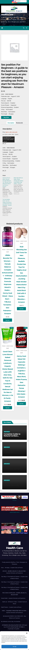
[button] (27, 633)
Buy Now (6, 117)
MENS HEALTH (6, 431)
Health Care (7, 14)
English (18, 1)
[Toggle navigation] (26, 28)
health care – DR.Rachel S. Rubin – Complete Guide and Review (14, 602)
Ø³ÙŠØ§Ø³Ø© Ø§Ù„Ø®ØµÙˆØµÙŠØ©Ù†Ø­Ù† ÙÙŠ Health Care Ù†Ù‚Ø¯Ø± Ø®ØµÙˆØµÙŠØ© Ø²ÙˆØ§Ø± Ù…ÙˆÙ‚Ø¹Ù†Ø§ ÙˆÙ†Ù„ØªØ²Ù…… (14, 627)
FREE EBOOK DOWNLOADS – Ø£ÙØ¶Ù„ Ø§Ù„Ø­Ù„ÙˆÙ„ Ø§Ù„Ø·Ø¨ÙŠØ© (14, 593)
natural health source (14, 512)
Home (2, 567)
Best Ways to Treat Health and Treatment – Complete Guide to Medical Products (14, 577)
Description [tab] (11, 123)
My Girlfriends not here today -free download (10, 621)
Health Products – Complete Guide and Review (11, 607)
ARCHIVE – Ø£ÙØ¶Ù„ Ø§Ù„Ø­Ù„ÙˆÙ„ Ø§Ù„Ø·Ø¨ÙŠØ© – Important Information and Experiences (15, 572)
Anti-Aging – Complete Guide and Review (14, 567)
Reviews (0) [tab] (19, 123)
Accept (14, 646)
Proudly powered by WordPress (9, 562)
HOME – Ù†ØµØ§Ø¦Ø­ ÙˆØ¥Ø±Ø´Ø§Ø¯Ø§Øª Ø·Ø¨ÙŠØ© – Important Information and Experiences (14, 611)
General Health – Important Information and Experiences (13, 598)
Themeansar (14, 564)
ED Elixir (14, 500)
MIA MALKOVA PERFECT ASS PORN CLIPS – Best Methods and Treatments (14, 617)
